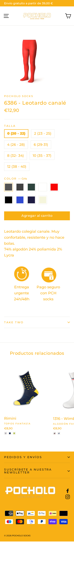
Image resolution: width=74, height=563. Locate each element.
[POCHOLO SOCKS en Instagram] (67, 497)
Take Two (14, 322)
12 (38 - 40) (16, 166)
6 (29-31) (41, 145)
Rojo (54, 187)
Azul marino (31, 200)
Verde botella (31, 187)
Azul (20, 200)
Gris (8, 187)
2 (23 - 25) (42, 133)
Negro (8, 200)
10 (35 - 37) (42, 155)
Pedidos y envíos (23, 457)
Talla (10, 126)
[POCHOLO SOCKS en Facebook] (67, 491)
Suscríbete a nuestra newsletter (28, 471)
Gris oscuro (20, 187)
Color (15, 178)
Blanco (42, 187)
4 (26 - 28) (16, 145)
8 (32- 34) (15, 155)
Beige (42, 200)
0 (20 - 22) (16, 133)
